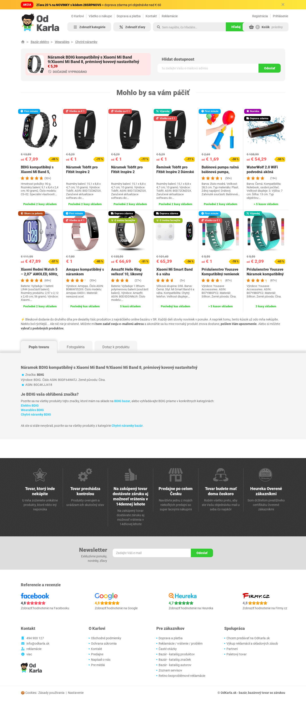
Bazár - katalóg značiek (175, 659)
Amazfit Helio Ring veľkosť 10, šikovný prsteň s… (126, 274)
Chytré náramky (86, 42)
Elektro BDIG (30, 405)
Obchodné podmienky (106, 638)
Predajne (97, 654)
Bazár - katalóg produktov (177, 654)
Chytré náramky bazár (127, 425)
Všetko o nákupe (100, 16)
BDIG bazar (122, 401)
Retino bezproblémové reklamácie (182, 675)
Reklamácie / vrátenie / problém (181, 643)
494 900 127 (35, 638)
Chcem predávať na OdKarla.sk (248, 638)
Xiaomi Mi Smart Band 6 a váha (174, 271)
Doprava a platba (129, 16)
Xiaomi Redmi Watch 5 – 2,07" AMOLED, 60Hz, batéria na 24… (39, 274)
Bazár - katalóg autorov (175, 665)
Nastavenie (76, 692)
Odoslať (269, 68)
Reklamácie (170, 16)
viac (29, 654)
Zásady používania (51, 692)
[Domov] (23, 42)
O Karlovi (77, 16)
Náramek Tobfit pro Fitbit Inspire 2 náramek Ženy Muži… (83, 172)
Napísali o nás (100, 659)
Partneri (232, 649)
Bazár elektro (40, 42)
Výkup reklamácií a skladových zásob (252, 643)
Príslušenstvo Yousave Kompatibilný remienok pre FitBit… (220, 274)
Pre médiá (98, 665)
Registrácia (260, 16)
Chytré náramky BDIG (36, 414)
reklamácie (33, 649)
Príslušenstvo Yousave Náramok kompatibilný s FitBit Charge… (265, 274)
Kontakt (151, 16)
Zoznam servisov (170, 670)
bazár (243, 692)
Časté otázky (168, 649)
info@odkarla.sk (37, 643)
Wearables (62, 42)
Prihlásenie (280, 16)
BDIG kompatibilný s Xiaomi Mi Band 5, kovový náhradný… (37, 172)
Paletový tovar (236, 654)
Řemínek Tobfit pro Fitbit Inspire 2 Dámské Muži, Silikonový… (175, 172)
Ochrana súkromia (104, 643)
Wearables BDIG (32, 410)
